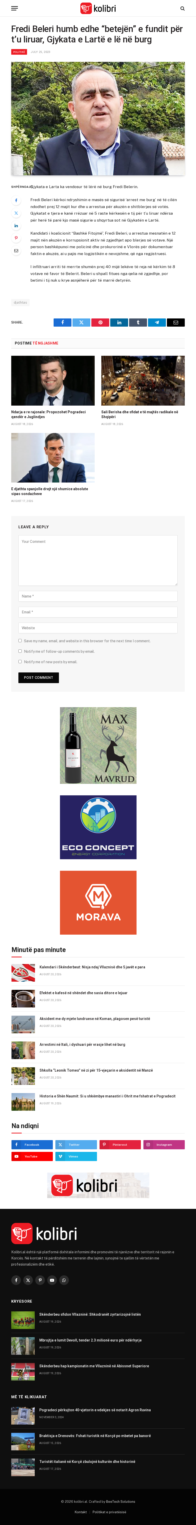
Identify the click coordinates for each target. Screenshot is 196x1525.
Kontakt (81, 1512)
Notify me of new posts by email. (50, 662)
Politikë (19, 51)
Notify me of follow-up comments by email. (59, 651)
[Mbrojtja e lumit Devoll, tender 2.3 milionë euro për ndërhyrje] (23, 1346)
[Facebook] (16, 200)
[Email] (16, 250)
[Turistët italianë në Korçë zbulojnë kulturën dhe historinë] (23, 1467)
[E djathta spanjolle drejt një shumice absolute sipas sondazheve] (53, 458)
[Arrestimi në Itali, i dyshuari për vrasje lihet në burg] (23, 1050)
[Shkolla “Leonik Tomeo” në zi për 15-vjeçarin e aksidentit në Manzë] (23, 1076)
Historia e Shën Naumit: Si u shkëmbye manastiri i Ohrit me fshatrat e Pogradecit (108, 1096)
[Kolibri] (98, 8)
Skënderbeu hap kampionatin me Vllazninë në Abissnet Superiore (94, 1366)
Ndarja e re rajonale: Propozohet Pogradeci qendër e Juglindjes (48, 414)
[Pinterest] (16, 238)
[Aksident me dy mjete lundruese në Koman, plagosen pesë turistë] (23, 1024)
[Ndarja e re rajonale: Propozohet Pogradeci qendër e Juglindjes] (53, 381)
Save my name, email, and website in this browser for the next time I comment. (87, 641)
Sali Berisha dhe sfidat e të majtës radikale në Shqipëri (139, 414)
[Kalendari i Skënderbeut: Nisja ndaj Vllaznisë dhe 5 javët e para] (23, 973)
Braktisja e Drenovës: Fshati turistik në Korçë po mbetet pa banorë (95, 1436)
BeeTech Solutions (120, 1502)
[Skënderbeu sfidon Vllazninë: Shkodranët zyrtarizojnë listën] (23, 1320)
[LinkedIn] (16, 225)
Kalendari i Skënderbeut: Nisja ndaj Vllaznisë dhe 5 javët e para (92, 967)
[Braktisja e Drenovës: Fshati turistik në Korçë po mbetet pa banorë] (23, 1441)
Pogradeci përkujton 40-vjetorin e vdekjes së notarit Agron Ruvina (95, 1410)
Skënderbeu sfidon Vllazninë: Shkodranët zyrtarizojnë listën (90, 1314)
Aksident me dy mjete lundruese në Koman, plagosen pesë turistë (95, 1019)
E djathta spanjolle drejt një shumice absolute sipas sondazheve (49, 491)
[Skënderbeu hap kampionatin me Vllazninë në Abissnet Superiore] (23, 1372)
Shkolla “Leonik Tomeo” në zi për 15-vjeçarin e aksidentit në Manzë (96, 1070)
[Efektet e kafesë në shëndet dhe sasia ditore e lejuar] (23, 998)
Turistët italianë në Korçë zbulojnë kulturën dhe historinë (87, 1462)
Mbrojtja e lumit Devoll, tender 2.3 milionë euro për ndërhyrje (90, 1340)
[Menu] (14, 8)
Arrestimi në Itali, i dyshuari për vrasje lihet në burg (82, 1044)
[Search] (182, 8)
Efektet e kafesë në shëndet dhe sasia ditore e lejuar (84, 993)
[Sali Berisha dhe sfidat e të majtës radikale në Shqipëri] (143, 381)
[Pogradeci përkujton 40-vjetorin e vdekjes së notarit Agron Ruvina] (23, 1416)
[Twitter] (16, 213)
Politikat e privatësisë (109, 1512)
